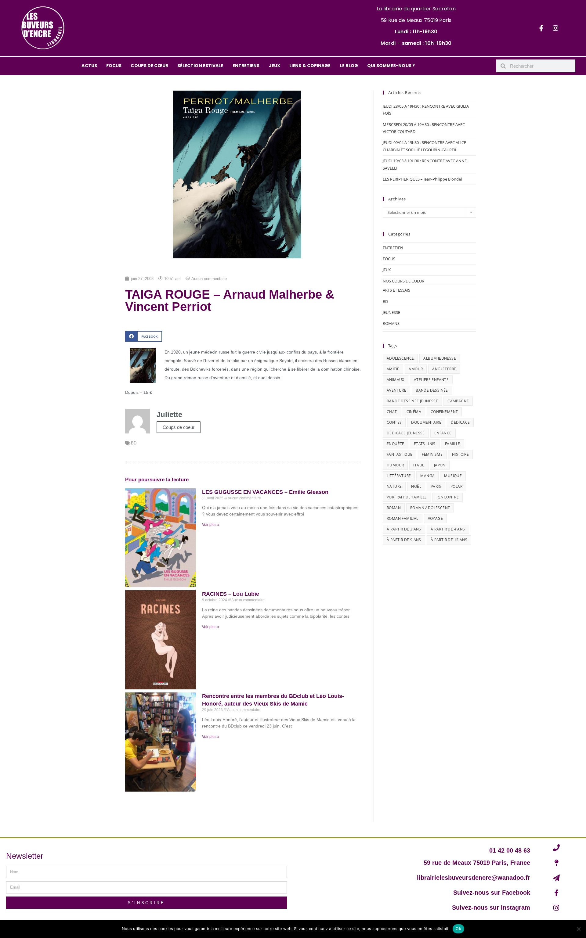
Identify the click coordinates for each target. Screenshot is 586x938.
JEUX (274, 66)
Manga (427, 475)
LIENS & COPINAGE (310, 66)
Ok (458, 928)
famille (452, 443)
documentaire (426, 422)
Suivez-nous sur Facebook (491, 892)
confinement (444, 411)
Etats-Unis (425, 443)
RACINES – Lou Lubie (230, 594)
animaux (395, 379)
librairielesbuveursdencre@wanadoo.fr (473, 877)
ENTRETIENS (246, 66)
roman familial (402, 518)
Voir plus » (210, 525)
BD (133, 443)
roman (394, 507)
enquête (395, 443)
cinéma (414, 411)
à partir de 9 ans (404, 539)
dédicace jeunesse (406, 433)
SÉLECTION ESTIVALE (200, 66)
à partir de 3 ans (404, 529)
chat (392, 411)
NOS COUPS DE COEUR (403, 281)
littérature (399, 475)
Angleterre (444, 369)
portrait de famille (407, 497)
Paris (436, 486)
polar (456, 486)
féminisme (432, 454)
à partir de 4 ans (448, 529)
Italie (418, 465)
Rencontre (447, 497)
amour (416, 369)
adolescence (400, 358)
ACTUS (89, 66)
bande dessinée (432, 390)
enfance (443, 433)
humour (395, 465)
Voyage (435, 518)
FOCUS (114, 66)
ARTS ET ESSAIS (396, 290)
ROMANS (391, 323)
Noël (416, 486)
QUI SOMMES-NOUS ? (391, 66)
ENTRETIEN (393, 247)
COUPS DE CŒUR (149, 66)
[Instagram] (555, 28)
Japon (440, 465)
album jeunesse (439, 358)
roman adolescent (430, 507)
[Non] (578, 929)
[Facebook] (541, 28)
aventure (396, 390)
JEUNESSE (391, 312)
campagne (458, 401)
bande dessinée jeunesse (412, 401)
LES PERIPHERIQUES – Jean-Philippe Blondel (422, 179)
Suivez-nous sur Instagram (491, 907)
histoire (460, 454)
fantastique (399, 454)
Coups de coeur (178, 427)
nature (394, 486)
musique (453, 475)
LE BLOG (349, 66)
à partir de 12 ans (449, 539)
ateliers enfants (431, 379)
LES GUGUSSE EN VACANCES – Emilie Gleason (265, 492)
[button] (143, 336)
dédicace (460, 422)
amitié (393, 369)
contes (394, 422)
